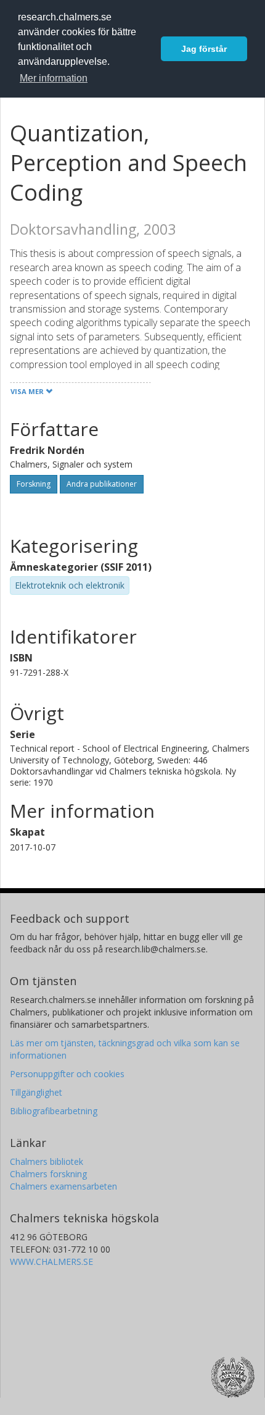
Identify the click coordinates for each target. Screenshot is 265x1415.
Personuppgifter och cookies (67, 1074)
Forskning (34, 484)
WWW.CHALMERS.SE (51, 1261)
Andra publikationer (102, 484)
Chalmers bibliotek (46, 1161)
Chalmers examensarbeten (63, 1186)
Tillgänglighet (36, 1092)
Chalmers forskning (48, 1174)
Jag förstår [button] (204, 49)
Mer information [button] (54, 78)
